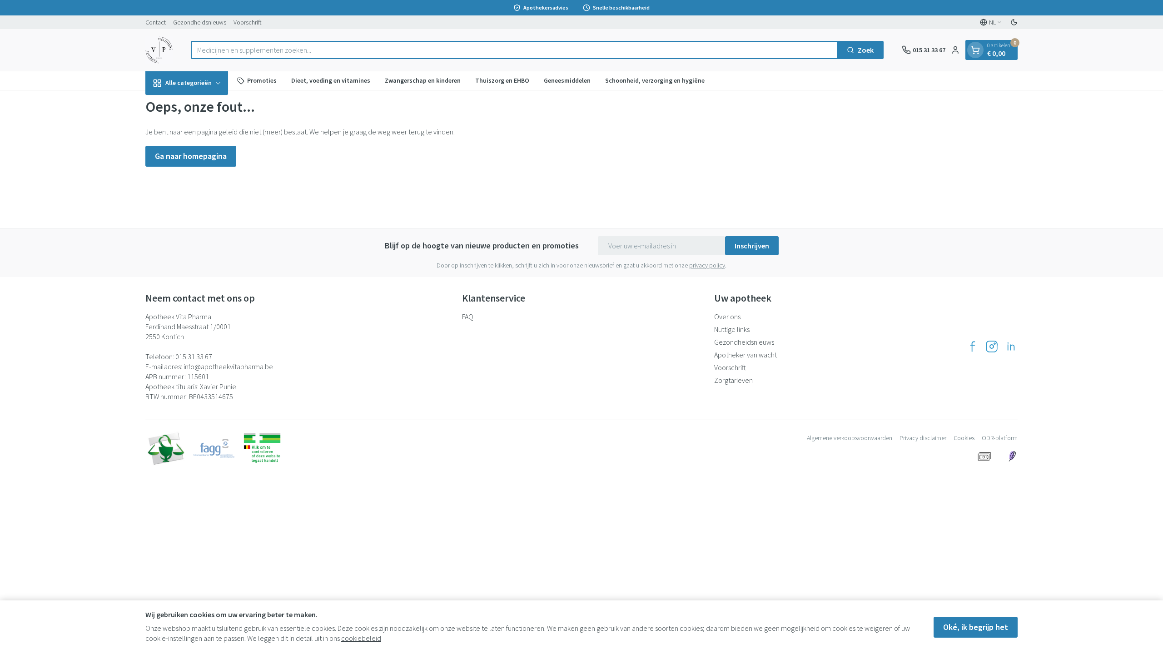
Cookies (964, 438)
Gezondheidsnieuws (199, 22)
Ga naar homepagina (191, 156)
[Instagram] (992, 346)
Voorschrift (248, 22)
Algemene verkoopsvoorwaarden (849, 438)
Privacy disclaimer (923, 438)
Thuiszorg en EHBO (502, 80)
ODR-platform (1000, 438)
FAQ (467, 316)
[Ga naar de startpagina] (159, 50)
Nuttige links (732, 329)
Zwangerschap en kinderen (423, 80)
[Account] (955, 49)
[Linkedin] (1011, 346)
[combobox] (514, 50)
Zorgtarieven (733, 380)
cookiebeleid (361, 638)
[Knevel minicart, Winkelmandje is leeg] (975, 50)
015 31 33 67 (193, 356)
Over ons (727, 316)
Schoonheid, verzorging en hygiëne (655, 80)
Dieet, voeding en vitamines (330, 80)
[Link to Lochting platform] (1012, 456)
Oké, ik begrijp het (975, 627)
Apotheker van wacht (745, 354)
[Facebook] (972, 346)
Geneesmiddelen (567, 80)
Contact (155, 22)
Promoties (262, 80)
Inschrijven (752, 245)
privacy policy (707, 265)
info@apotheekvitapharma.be (228, 366)
